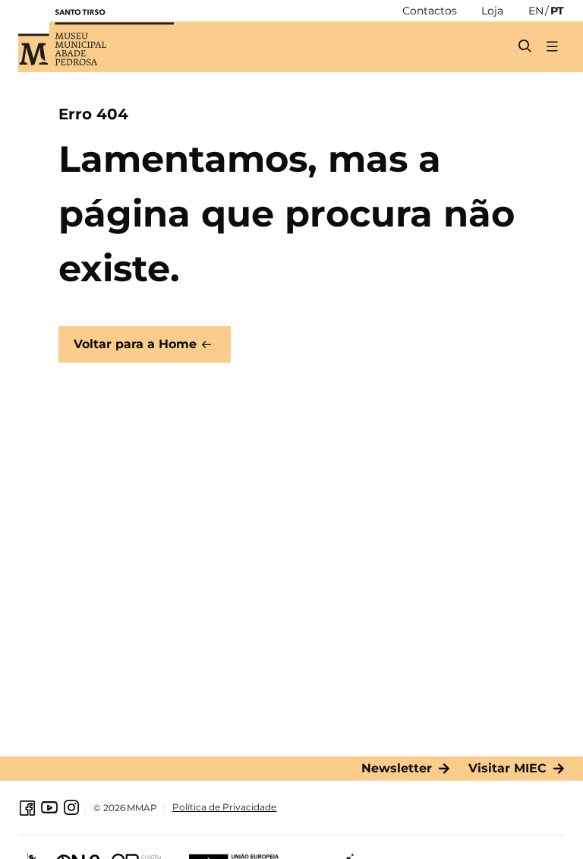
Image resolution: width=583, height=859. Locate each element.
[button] (551, 46)
